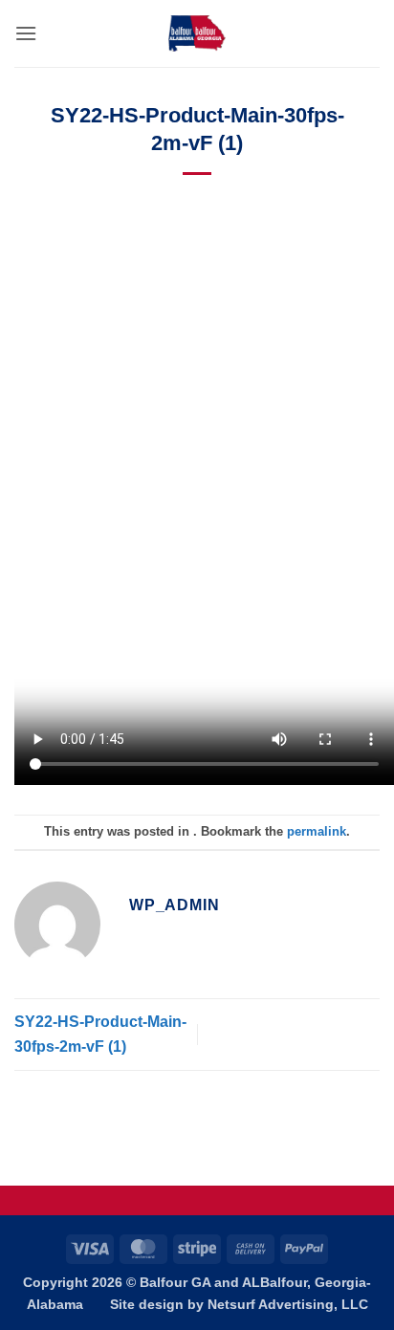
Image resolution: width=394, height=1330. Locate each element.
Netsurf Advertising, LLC (288, 1304)
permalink (316, 831)
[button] (25, 33)
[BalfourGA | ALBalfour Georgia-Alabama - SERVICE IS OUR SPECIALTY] (197, 33)
